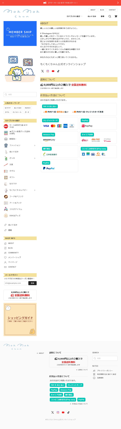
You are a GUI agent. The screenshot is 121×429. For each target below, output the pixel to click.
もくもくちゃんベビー (18, 190)
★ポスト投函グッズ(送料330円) (19, 133)
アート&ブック (15, 203)
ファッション (14, 145)
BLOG (102, 10)
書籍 (102, 16)
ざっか (12, 158)
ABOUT (93, 10)
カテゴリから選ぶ (73, 16)
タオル (12, 171)
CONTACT (112, 10)
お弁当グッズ (14, 216)
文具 (11, 165)
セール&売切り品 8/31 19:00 (18, 126)
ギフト (12, 177)
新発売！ (13, 139)
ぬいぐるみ (92, 16)
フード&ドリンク (16, 197)
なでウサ (13, 184)
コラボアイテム (15, 209)
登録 (32, 283)
